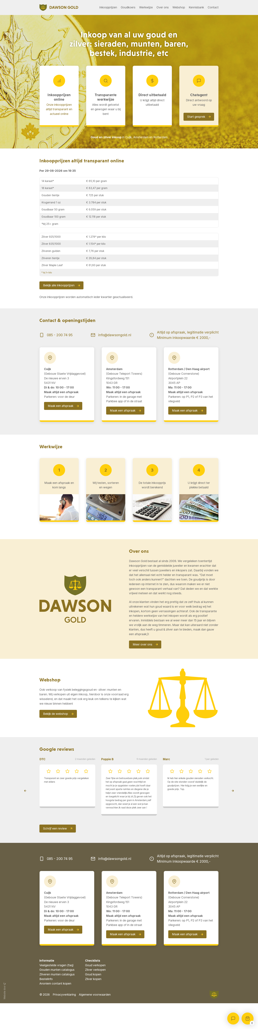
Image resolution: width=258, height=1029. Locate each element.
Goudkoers (128, 7)
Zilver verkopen (95, 984)
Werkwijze (146, 7)
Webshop (178, 7)
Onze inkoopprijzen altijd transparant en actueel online (59, 109)
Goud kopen (93, 989)
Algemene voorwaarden (95, 1009)
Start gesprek (196, 116)
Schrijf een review (55, 843)
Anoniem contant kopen (55, 998)
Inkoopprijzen (108, 7)
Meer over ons (142, 644)
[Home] (58, 7)
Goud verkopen (95, 980)
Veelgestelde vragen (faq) (56, 980)
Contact (213, 7)
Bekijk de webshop (55, 714)
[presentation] (25, 798)
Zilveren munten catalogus (57, 989)
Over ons (162, 7)
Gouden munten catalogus (57, 984)
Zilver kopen (93, 993)
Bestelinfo (46, 993)
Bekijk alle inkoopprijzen (59, 285)
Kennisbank (196, 7)
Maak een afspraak (60, 406)
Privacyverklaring (64, 1009)
